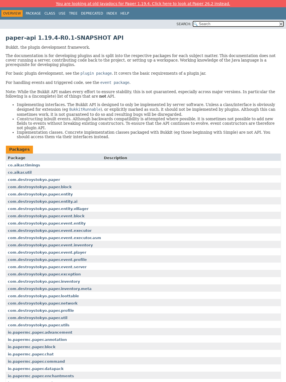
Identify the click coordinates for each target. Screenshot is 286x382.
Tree (73, 13)
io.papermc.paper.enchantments (41, 376)
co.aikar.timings (24, 165)
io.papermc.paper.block (32, 347)
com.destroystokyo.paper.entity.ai (42, 201)
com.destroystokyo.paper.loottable (43, 296)
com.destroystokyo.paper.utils (39, 325)
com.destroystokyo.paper (34, 180)
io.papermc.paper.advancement (40, 332)
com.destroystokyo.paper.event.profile (47, 260)
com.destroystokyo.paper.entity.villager (48, 209)
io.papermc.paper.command (36, 361)
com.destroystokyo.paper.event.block (46, 216)
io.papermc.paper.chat (31, 354)
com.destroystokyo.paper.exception (44, 274)
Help (124, 13)
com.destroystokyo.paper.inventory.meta (50, 289)
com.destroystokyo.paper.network (43, 303)
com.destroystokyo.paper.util (37, 318)
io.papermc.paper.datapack (36, 369)
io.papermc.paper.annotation (37, 340)
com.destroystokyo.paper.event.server (47, 267)
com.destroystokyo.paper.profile (41, 310)
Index (111, 13)
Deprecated (92, 13)
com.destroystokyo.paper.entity (40, 194)
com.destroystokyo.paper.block (40, 187)
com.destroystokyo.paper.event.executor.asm (54, 238)
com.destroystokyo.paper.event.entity (46, 223)
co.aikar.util (20, 172)
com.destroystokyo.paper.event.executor (50, 230)
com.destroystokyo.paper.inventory (44, 281)
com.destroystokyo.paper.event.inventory (50, 245)
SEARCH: (184, 24)
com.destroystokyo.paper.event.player (47, 252)
